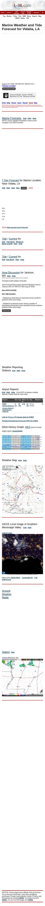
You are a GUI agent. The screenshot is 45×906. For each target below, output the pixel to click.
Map (39, 16)
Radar (23, 18)
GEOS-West (15, 578)
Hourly (24, 188)
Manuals (36, 12)
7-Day (15, 16)
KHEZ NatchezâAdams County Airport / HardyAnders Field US (8, 407)
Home (2, 12)
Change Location (9, 86)
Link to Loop (7, 533)
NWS (24, 16)
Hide (29, 118)
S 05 (23, 404)
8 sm (16, 404)
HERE (21, 898)
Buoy (29, 16)
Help (34, 118)
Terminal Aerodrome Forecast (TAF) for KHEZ (20, 421)
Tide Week (10, 242)
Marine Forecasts (11, 118)
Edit (24, 118)
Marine (9, 16)
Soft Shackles (16, 12)
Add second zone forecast (17, 227)
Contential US (27, 578)
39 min (19, 404)
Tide (19, 16)
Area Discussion (11, 272)
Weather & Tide (29, 12)
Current (13, 238)
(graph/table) (17, 431)
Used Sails (22, 12)
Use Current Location (9, 89)
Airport (34, 16)
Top (4, 16)
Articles (8, 12)
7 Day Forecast (10, 180)
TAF (27, 18)
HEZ (27, 427)
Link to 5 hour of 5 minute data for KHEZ (18, 417)
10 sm (28, 404)
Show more (6, 310)
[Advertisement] (22, 57)
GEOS (17, 18)
